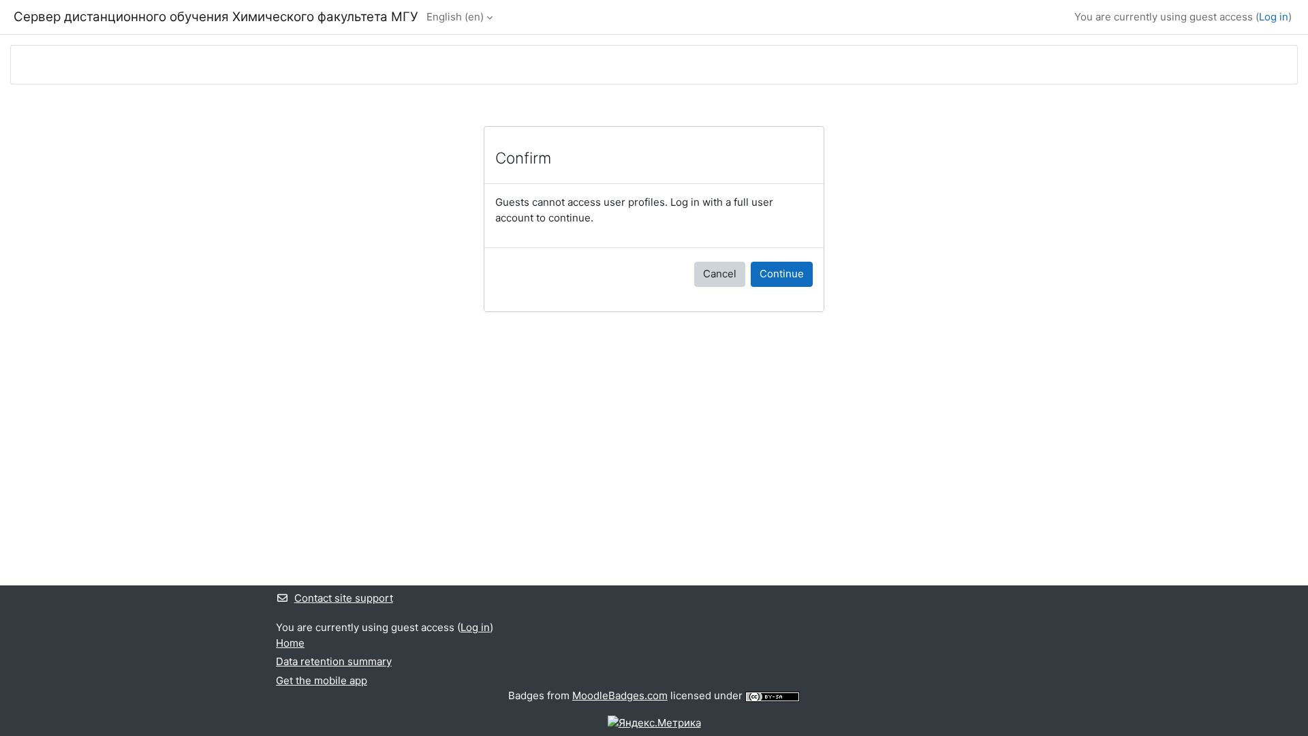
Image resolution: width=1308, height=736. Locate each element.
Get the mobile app (321, 680)
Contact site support (343, 598)
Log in (1273, 16)
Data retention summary (334, 661)
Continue (782, 273)
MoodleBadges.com (620, 695)
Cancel (719, 273)
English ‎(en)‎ (455, 16)
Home (290, 643)
